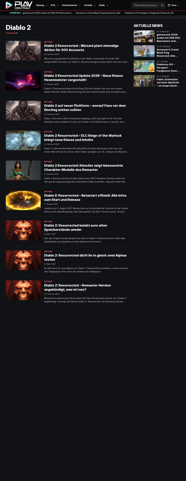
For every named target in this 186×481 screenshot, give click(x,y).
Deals (102, 5)
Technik (88, 5)
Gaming (40, 5)
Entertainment (69, 5)
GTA (53, 5)
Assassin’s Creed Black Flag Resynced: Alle (98, 13)
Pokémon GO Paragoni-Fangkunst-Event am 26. (149, 13)
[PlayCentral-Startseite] (19, 5)
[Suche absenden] (162, 5)
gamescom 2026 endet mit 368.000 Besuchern (47, 13)
